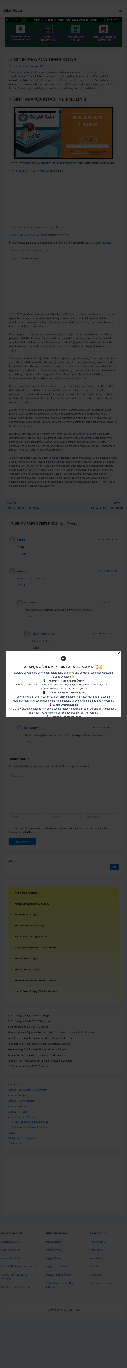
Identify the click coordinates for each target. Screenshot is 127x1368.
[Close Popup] (119, 653)
